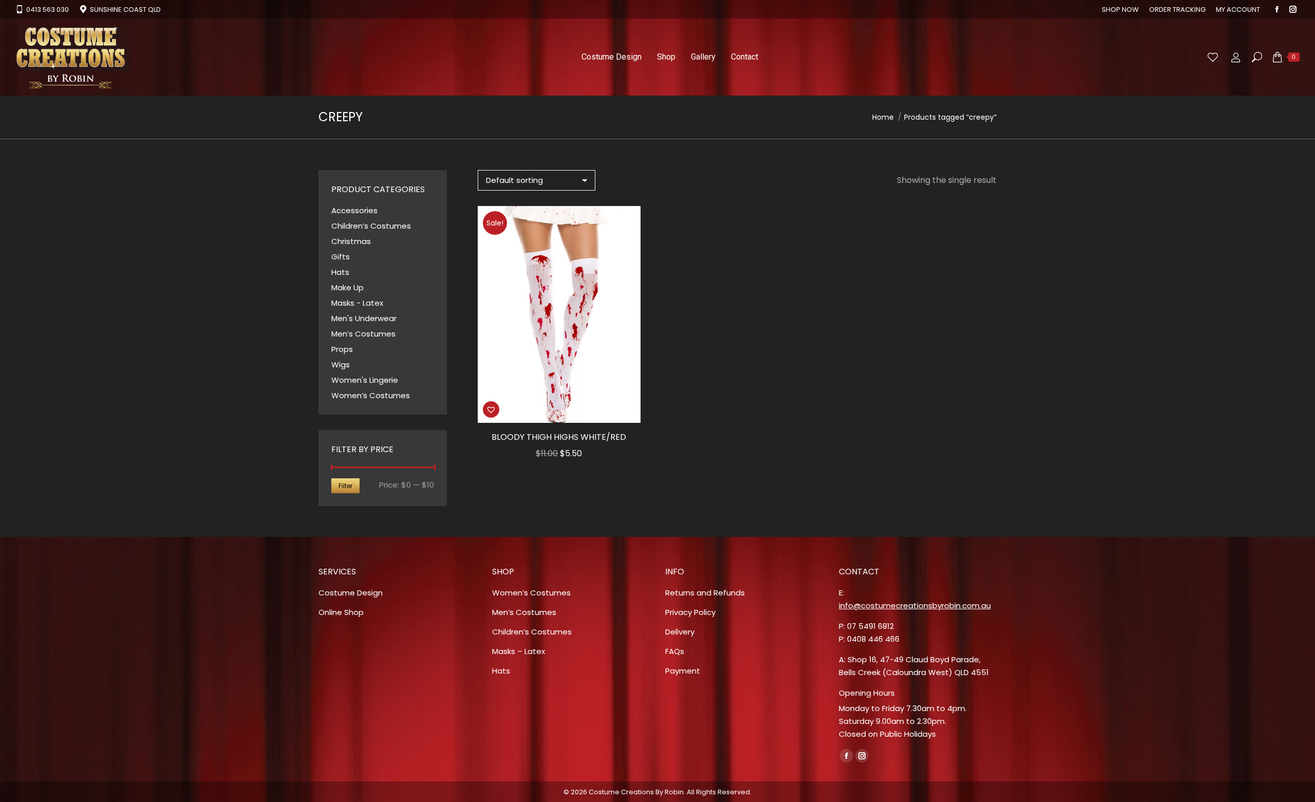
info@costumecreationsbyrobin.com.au (915, 605)
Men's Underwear (364, 318)
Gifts (340, 256)
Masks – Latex (518, 651)
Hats (340, 272)
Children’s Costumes (371, 225)
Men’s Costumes (363, 333)
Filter (345, 485)
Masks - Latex (357, 302)
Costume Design (350, 592)
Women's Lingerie (364, 380)
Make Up (347, 287)
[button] (627, 409)
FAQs (674, 651)
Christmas (351, 241)
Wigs (340, 364)
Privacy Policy (690, 612)
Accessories (354, 210)
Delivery (679, 631)
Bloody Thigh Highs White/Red (559, 437)
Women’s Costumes (370, 395)
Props (342, 349)
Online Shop (341, 612)
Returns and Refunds (705, 592)
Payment (682, 670)
